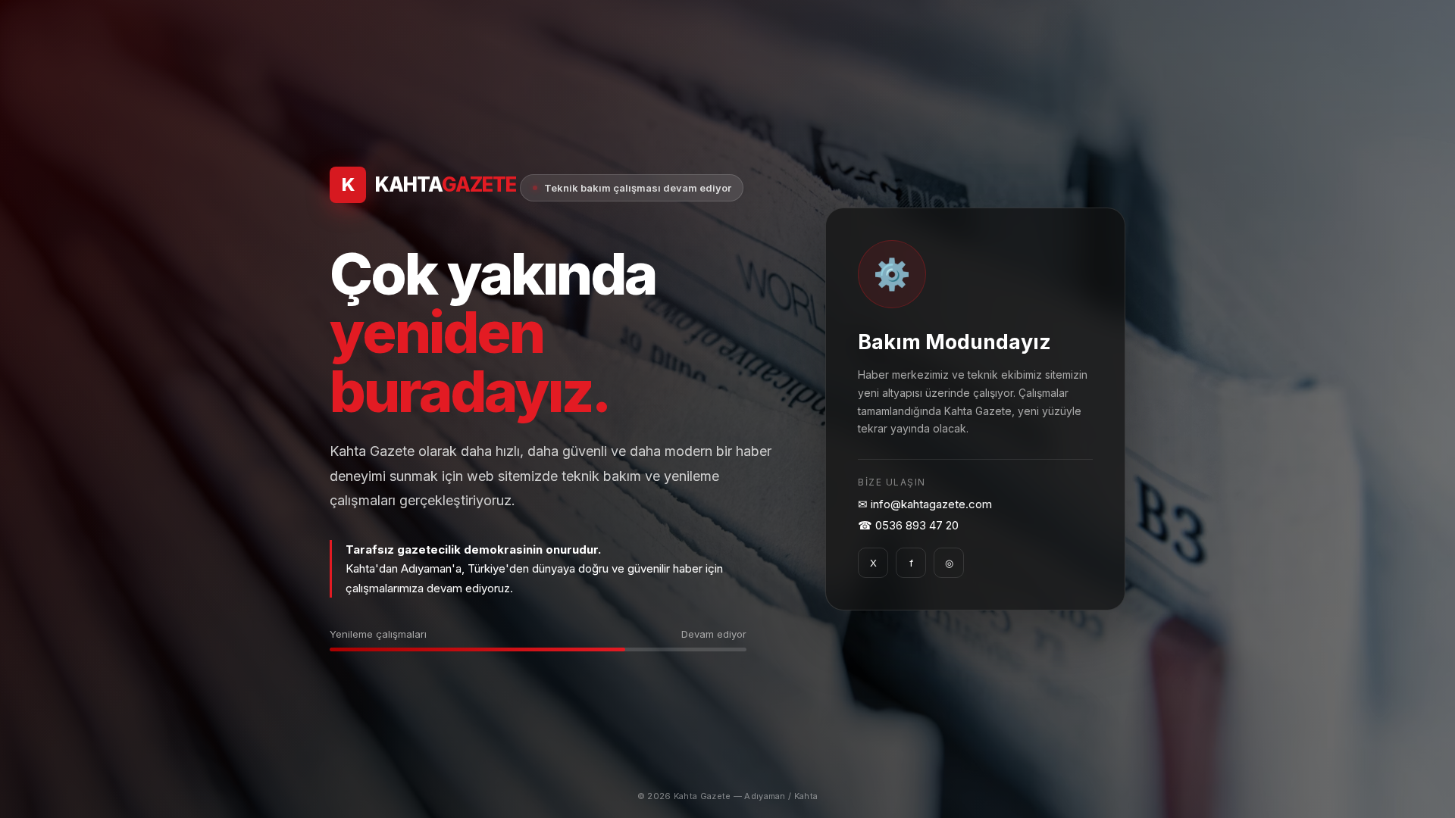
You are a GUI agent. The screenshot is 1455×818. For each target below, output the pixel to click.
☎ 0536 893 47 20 (908, 525)
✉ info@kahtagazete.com (925, 504)
